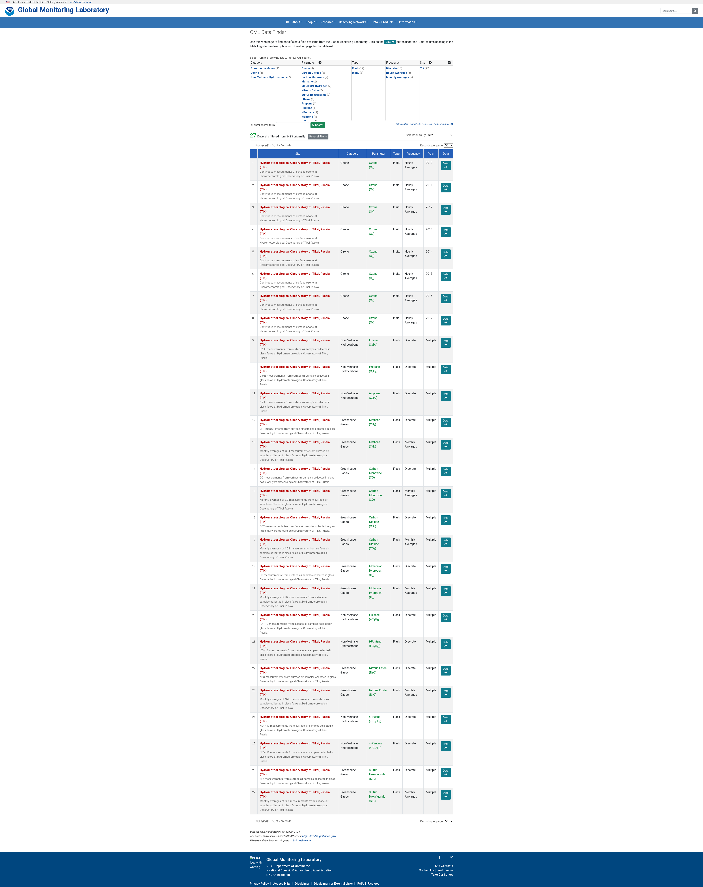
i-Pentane (308, 112)
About (296, 22)
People (310, 22)
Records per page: (431, 145)
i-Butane (307, 108)
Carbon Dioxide (311, 72)
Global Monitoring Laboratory (63, 10)
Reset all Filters (318, 136)
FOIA (360, 883)
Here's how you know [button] (80, 2)
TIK (422, 68)
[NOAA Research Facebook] (434, 857)
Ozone (255, 72)
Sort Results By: (416, 135)
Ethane (306, 99)
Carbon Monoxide (313, 77)
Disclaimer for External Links (333, 883)
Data (446, 163)
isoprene (307, 116)
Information (407, 22)
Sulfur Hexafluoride (314, 94)
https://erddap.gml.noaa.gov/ (319, 836)
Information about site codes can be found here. (423, 124)
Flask (355, 68)
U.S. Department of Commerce (289, 866)
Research (327, 22)
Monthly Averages (397, 77)
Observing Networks (352, 22)
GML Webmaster (301, 840)
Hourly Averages (396, 72)
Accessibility (281, 883)
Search (319, 125)
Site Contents (444, 866)
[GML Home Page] (287, 22)
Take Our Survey (442, 874)
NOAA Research (279, 875)
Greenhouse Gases (263, 68)
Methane (307, 81)
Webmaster (445, 870)
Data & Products (383, 22)
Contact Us (426, 870)
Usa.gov (373, 883)
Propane (307, 103)
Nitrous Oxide (310, 90)
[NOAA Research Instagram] (447, 857)
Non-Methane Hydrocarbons (269, 77)
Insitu (355, 72)
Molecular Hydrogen (315, 86)
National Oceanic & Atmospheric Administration (300, 870)
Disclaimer (302, 883)
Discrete (391, 68)
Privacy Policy (259, 883)
